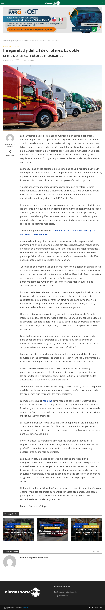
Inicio (5, 40)
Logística (25, 524)
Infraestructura (13, 524)
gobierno (47, 400)
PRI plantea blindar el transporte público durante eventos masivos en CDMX (18, 532)
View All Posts (95, 551)
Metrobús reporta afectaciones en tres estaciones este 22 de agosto (52, 532)
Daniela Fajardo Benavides (10, 145)
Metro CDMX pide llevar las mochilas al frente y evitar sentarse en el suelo (86, 532)
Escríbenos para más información (66, 592)
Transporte (9, 526)
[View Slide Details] (52, 20)
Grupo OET (26, 608)
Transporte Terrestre (12, 46)
